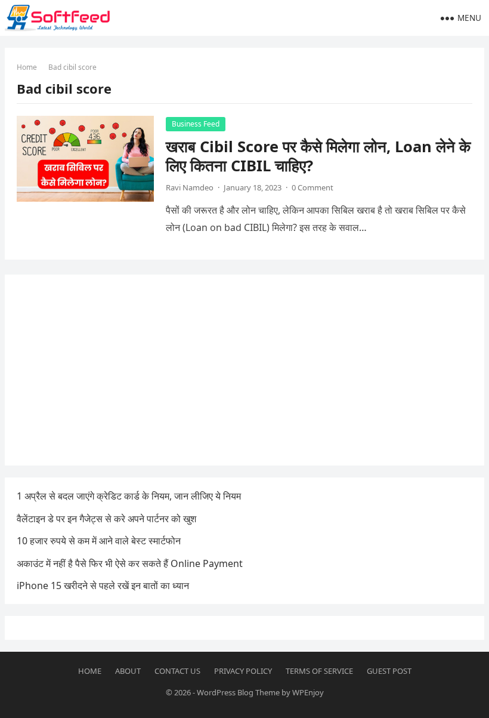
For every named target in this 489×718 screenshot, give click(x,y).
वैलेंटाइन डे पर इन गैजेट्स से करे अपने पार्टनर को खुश (106, 518)
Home (27, 67)
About (128, 670)
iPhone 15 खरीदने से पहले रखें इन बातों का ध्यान (103, 585)
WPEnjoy (308, 692)
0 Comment (312, 187)
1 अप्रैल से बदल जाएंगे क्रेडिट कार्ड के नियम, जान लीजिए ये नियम (129, 496)
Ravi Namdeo (189, 187)
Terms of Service (319, 670)
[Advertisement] (244, 370)
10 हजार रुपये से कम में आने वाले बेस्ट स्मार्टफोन (99, 540)
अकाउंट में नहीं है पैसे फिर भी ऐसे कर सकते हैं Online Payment (130, 563)
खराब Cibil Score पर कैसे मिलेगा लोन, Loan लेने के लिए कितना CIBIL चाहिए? (318, 156)
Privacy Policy (243, 670)
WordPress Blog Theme (238, 692)
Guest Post (389, 670)
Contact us (177, 670)
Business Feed (195, 124)
